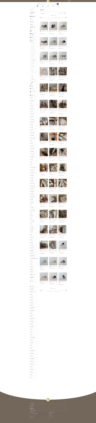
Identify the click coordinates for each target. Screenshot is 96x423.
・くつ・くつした (33, 73)
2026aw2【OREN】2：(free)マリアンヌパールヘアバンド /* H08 (62, 157)
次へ (66, 17)
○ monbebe (32, 113)
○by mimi (31, 323)
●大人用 (31, 85)
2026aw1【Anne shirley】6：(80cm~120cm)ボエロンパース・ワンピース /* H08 (62, 219)
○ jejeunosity (32, 145)
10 (55, 17)
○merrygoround (32, 186)
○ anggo (31, 127)
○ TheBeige (32, 151)
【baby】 (33, 8)
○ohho (31, 331)
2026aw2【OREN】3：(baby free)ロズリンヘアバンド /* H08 (53, 157)
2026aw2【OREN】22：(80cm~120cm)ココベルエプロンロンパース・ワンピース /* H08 (62, 77)
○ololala (31, 366)
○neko (31, 234)
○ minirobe (31, 116)
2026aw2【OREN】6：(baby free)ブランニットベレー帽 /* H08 (53, 142)
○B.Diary (31, 266)
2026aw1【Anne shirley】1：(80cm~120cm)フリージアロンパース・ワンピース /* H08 (53, 250)
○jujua (31, 374)
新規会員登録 (32, 412)
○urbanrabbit (32, 318)
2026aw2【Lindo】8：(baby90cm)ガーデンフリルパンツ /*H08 (53, 31)
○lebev (31, 218)
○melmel (31, 355)
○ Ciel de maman (32, 167)
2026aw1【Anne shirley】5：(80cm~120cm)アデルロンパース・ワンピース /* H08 (44, 235)
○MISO (31, 347)
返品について (32, 416)
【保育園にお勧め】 (32, 28)
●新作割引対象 (32, 16)
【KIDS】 (31, 24)
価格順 (62, 13)
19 (50, 18)
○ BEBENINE (32, 156)
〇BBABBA (32, 289)
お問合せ (50, 417)
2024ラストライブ (33, 291)
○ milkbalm (31, 108)
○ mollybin (31, 226)
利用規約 (50, 413)
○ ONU (31, 140)
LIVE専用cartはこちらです (33, 13)
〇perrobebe (32, 194)
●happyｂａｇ (32, 95)
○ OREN (31, 129)
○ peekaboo (32, 191)
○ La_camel (32, 153)
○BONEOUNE (32, 358)
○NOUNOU (32, 253)
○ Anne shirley (32, 148)
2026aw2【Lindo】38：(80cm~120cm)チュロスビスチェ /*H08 (62, 250)
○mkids (31, 212)
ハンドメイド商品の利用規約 (34, 413)
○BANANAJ (32, 228)
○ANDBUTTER (32, 255)
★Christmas (32, 286)
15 (62, 17)
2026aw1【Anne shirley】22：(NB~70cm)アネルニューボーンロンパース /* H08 (62, 188)
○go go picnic (32, 363)
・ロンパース (32, 49)
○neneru (31, 261)
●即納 (31, 30)
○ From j (31, 159)
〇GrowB (31, 299)
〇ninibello (31, 297)
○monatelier (32, 188)
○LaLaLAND (32, 183)
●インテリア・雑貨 (33, 92)
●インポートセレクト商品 (33, 41)
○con (31, 377)
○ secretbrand (32, 172)
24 (57, 18)
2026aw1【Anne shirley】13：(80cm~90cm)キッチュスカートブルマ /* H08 (44, 204)
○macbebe (32, 321)
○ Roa (31, 162)
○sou (31, 204)
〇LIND (31, 294)
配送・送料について (33, 417)
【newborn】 (32, 21)
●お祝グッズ (32, 37)
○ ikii (31, 223)
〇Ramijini (31, 305)
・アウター (32, 63)
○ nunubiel (31, 105)
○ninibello (31, 369)
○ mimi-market (32, 132)
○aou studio (32, 247)
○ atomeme (32, 119)
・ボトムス (32, 46)
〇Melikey (31, 315)
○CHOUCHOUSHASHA (33, 258)
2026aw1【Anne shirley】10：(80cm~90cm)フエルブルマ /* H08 (62, 204)
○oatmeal (31, 199)
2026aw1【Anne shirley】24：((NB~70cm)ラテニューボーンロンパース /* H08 (44, 188)
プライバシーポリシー (51, 416)
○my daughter (32, 337)
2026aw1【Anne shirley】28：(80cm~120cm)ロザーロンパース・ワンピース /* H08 (62, 173)
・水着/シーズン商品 (32, 83)
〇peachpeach (32, 310)
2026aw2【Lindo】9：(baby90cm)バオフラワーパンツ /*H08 (44, 31)
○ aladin (31, 124)
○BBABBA (32, 250)
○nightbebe (32, 202)
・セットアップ (33, 51)
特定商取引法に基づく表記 (52, 412)
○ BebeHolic (32, 100)
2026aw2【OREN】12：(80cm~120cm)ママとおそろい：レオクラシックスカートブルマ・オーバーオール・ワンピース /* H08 (62, 110)
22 (54, 18)
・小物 (31, 76)
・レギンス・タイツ (33, 67)
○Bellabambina (32, 196)
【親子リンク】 (32, 274)
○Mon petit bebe (33, 137)
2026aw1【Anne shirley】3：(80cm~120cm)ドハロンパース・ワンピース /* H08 (62, 235)
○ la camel (31, 178)
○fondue (31, 215)
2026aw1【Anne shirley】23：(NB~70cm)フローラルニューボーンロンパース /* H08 (53, 188)
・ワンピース (32, 54)
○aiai (31, 334)
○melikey (31, 372)
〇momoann (32, 302)
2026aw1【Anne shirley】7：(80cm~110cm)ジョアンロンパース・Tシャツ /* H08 (53, 219)
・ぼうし (32, 70)
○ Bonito (31, 143)
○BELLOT (31, 339)
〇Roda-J (31, 313)
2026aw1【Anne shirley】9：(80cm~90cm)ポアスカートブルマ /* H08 (44, 219)
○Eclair (31, 263)
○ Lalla (31, 103)
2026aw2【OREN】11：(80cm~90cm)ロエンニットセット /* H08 (44, 127)
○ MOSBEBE (32, 220)
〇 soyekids (32, 180)
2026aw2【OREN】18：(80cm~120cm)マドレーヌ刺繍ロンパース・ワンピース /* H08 (44, 109)
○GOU (31, 345)
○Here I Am (32, 361)
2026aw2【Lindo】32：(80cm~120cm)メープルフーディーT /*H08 (62, 282)
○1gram (31, 239)
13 (59, 17)
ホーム (30, 8)
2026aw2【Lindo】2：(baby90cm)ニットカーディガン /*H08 (53, 61)
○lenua (31, 329)
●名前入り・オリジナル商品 (33, 34)
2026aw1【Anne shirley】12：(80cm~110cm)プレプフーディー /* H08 (53, 204)
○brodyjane (32, 353)
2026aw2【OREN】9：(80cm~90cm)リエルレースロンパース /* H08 (62, 127)
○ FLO (31, 164)
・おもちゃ (32, 79)
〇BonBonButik (32, 307)
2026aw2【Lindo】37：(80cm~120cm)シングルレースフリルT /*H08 (44, 267)
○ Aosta (31, 97)
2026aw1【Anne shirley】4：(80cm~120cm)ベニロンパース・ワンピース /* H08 (53, 235)
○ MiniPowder (32, 170)
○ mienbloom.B (32, 210)
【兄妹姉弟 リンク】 (32, 278)
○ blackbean (32, 135)
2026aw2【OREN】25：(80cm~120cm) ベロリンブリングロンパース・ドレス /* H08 (44, 77)
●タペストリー (32, 88)
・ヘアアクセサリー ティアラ (33, 60)
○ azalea (31, 231)
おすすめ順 (58, 13)
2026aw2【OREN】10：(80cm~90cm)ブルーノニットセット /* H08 (53, 127)
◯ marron (31, 111)
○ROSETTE (32, 326)
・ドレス (32, 57)
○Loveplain (32, 207)
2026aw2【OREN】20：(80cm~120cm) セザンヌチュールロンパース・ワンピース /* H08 (53, 93)
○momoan (31, 342)
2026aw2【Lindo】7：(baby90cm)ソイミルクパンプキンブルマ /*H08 (62, 31)
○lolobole (31, 242)
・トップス (32, 43)
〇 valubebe (32, 175)
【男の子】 (32, 269)
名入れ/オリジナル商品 (32, 410)
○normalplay (32, 350)
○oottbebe (32, 245)
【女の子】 (32, 271)
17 (47, 18)
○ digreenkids (32, 121)
